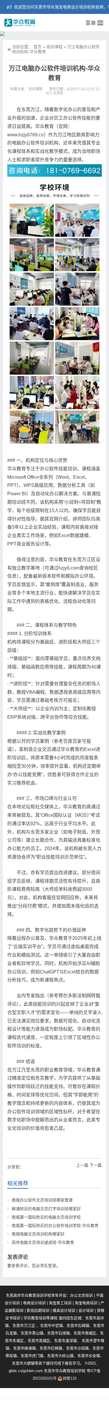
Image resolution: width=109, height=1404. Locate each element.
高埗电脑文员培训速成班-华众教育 (43, 1242)
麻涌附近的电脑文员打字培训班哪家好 (46, 1208)
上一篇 (82, 1165)
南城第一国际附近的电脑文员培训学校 (46, 1217)
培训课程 (54, 46)
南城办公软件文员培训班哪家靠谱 (42, 1200)
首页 (37, 46)
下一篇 (96, 1165)
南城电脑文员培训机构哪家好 (38, 1234)
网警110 (69, 1378)
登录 (52, 1265)
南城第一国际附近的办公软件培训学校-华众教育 (55, 1225)
